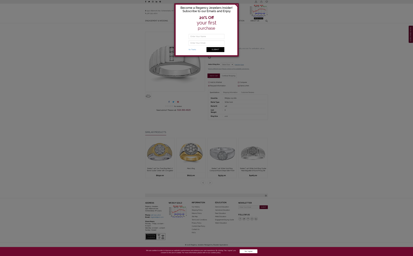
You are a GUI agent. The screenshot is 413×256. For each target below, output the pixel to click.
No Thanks (192, 49)
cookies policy (215, 252)
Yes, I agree (248, 251)
